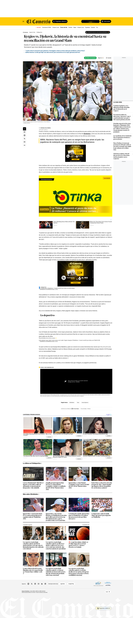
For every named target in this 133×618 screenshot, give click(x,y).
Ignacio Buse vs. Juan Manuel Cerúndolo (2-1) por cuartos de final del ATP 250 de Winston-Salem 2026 (79, 485)
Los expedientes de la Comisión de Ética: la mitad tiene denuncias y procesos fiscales (122, 137)
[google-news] (45, 584)
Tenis (78, 402)
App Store (62, 583)
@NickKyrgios (43, 288)
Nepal (74, 27)
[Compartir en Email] (24, 142)
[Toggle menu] (23, 21)
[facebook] (28, 584)
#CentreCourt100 (58, 288)
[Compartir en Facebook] (24, 135)
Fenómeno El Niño (46, 27)
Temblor (70, 27)
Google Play (71, 583)
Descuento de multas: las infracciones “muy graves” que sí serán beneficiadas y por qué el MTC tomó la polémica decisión (121, 117)
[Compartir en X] (24, 138)
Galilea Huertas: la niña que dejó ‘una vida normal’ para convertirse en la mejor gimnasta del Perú (52, 52)
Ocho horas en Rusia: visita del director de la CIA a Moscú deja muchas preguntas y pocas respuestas (121, 156)
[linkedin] (42, 584)
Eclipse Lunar (56, 27)
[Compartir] (24, 128)
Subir (107, 591)
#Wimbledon (50, 288)
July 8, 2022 (55, 289)
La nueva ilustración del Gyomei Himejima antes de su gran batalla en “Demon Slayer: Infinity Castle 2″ (33, 571)
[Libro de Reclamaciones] (108, 584)
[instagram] (35, 584)
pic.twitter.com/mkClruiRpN (68, 288)
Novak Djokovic (85, 402)
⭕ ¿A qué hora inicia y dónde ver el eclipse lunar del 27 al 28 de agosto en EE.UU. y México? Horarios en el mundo (78, 544)
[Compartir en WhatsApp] (24, 132)
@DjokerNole (43, 287)
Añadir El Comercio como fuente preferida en (97, 32)
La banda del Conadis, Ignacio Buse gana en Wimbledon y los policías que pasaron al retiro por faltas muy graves (79, 516)
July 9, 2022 (55, 341)
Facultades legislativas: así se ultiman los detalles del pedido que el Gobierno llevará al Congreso (121, 108)
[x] (32, 584)
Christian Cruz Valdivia (46, 127)
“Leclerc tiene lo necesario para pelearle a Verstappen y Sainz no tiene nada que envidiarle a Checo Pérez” (55, 50)
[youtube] (38, 584)
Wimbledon (87, 133)
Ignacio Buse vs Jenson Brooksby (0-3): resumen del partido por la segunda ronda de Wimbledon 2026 (32, 516)
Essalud (93, 27)
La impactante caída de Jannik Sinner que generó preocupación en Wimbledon (101, 515)
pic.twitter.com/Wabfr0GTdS (93, 340)
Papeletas (87, 27)
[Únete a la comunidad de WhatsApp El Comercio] (90, 58)
